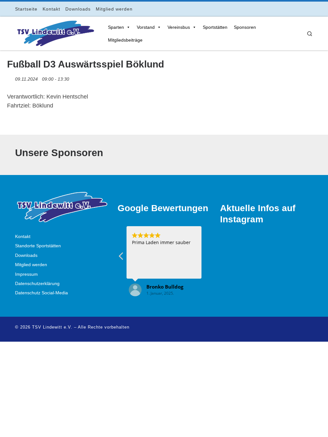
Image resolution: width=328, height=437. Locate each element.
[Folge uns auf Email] (302, 8)
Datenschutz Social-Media (41, 292)
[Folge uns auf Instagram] (293, 8)
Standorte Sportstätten (38, 245)
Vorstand (146, 27)
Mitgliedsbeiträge (125, 40)
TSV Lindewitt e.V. (52, 327)
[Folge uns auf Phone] (311, 8)
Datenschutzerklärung (37, 283)
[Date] (10, 78)
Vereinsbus (179, 27)
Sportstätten (215, 27)
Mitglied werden (31, 264)
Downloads (26, 255)
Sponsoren (245, 27)
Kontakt (22, 236)
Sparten (116, 27)
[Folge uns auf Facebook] (284, 8)
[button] (121, 257)
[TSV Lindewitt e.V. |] (55, 32)
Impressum (26, 274)
